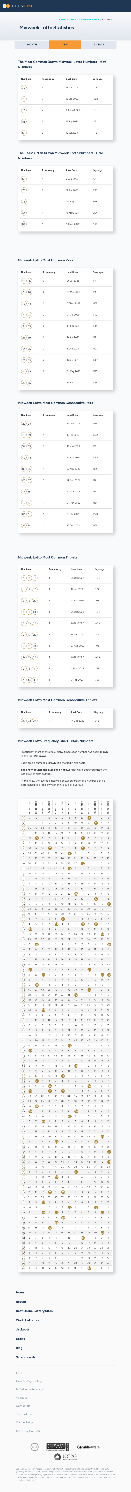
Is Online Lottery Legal (30, 1389)
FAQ (19, 1373)
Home (62, 19)
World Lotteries (27, 1320)
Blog (19, 1348)
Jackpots (23, 1329)
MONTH (32, 44)
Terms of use (24, 1414)
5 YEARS (99, 44)
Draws (20, 1338)
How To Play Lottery (29, 1381)
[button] (125, 6)
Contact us (23, 1405)
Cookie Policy (24, 1422)
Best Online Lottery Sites (34, 1311)
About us (21, 1397)
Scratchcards (25, 1357)
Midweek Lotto (90, 19)
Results (73, 19)
